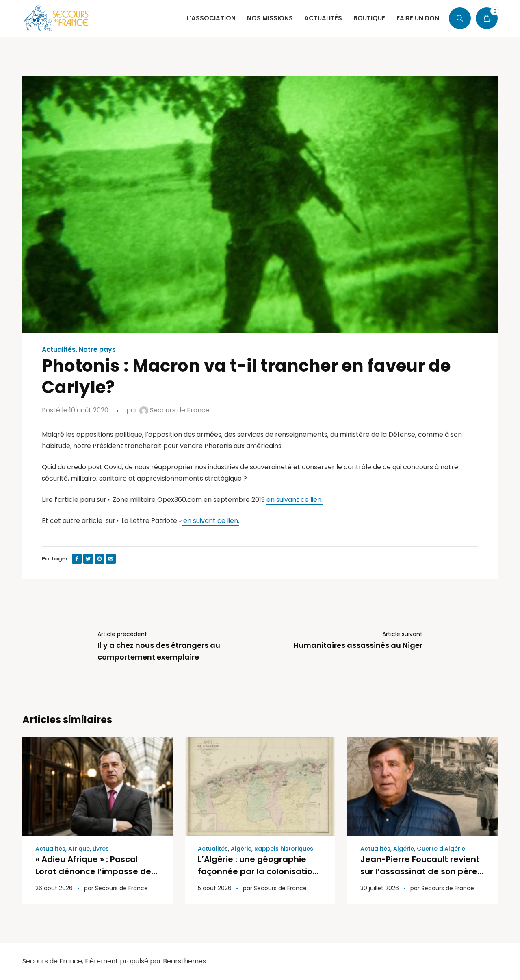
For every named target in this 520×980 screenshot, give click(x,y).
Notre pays (97, 350)
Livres (101, 849)
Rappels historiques (283, 849)
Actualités (59, 350)
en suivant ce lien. (294, 499)
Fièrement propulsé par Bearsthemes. (146, 961)
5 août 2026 (215, 888)
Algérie (241, 849)
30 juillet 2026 (379, 888)
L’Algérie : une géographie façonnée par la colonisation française (258, 871)
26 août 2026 (54, 888)
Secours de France (179, 410)
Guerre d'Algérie (441, 849)
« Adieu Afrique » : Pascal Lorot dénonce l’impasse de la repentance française (93, 871)
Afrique (79, 849)
